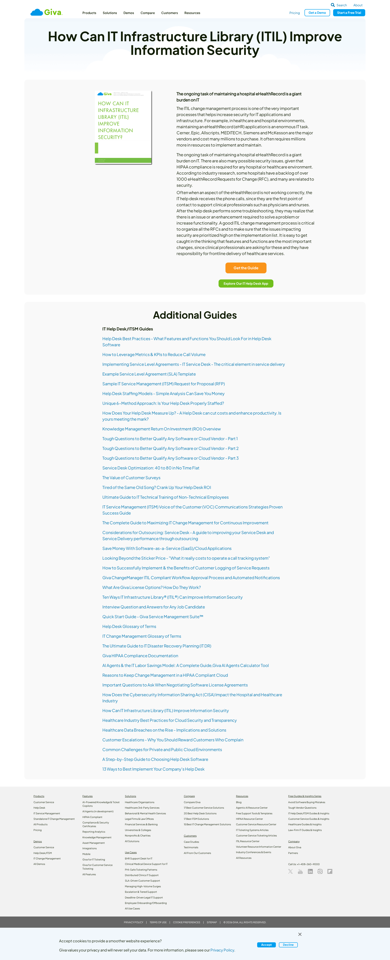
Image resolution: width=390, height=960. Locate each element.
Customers (169, 13)
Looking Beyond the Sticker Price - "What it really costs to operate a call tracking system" (186, 557)
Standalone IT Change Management (54, 818)
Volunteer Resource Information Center (258, 846)
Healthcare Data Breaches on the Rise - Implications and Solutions (164, 729)
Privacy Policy (133, 922)
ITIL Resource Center (247, 841)
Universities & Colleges (138, 830)
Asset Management (93, 842)
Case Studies (191, 841)
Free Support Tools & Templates (254, 813)
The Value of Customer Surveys (131, 477)
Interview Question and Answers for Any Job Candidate (153, 606)
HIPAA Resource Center (249, 818)
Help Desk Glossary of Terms (129, 626)
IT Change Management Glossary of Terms (141, 636)
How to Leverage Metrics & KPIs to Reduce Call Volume (154, 354)
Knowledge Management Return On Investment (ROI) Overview (161, 428)
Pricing (294, 13)
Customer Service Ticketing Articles (256, 835)
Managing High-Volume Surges (143, 886)
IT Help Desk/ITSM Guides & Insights (308, 813)
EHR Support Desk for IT (138, 858)
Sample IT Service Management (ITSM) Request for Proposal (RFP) (163, 383)
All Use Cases (132, 908)
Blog (239, 802)
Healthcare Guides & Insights (305, 824)
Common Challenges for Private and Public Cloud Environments (162, 749)
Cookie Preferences (186, 922)
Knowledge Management (97, 837)
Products (89, 13)
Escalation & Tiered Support (141, 891)
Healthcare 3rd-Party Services (142, 807)
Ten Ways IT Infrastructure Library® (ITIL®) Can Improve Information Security (172, 596)
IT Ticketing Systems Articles (252, 830)
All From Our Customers (197, 853)
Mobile (86, 854)
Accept (266, 945)
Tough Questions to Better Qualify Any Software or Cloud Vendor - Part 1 (170, 438)
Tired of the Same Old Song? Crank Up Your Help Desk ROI (156, 487)
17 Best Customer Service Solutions (204, 807)
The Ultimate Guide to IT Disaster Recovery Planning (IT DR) (156, 645)
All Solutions (132, 841)
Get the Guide (246, 267)
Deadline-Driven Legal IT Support (144, 897)
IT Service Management (47, 813)
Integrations (89, 848)
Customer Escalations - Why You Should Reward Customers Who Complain (172, 739)
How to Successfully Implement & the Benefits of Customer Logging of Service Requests (186, 567)
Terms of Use (158, 922)
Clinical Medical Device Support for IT (146, 864)
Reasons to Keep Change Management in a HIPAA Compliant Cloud (165, 675)
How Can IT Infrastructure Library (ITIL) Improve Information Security (165, 710)
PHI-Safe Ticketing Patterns (141, 869)
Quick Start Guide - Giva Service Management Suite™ (152, 616)
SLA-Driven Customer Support (142, 880)
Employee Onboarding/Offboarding (146, 903)
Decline (288, 945)
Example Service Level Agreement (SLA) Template (149, 373)
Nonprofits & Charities (138, 835)
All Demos (39, 864)
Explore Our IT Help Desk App (246, 283)
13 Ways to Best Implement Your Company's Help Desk (153, 768)
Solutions (110, 13)
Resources (192, 13)
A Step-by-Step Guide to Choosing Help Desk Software (155, 759)
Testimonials (191, 847)
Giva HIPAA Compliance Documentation (140, 655)
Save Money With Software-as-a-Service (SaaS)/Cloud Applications (167, 548)
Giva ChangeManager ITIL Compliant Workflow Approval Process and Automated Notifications (191, 577)
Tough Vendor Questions (302, 807)
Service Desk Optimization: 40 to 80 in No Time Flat (150, 467)
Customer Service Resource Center (256, 824)
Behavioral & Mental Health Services (145, 813)
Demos (129, 13)
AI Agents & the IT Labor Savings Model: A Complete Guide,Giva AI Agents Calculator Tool (185, 665)
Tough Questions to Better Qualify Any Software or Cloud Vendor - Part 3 (170, 457)
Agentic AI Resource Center (252, 807)
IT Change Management (47, 858)
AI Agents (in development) (98, 811)
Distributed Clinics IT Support (142, 875)
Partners (293, 853)
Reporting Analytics (93, 831)
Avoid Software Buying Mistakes (306, 802)
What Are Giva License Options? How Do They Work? (151, 587)
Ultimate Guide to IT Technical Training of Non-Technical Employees (165, 497)
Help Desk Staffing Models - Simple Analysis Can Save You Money (163, 393)
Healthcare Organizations (139, 802)
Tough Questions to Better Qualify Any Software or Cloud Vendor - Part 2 (170, 448)
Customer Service (44, 802)
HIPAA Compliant (92, 817)
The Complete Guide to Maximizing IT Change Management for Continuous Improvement (185, 522)
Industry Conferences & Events (253, 852)
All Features (89, 874)
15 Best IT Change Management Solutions (207, 824)
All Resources (243, 857)
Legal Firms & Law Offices (139, 818)
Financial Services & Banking (141, 824)
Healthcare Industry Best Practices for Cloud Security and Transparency (169, 720)
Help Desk (39, 807)
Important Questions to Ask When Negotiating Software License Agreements (175, 684)
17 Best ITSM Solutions (196, 818)
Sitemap (212, 922)
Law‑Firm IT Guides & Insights (305, 830)
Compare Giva (192, 802)
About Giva (294, 847)
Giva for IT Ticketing (93, 859)
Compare (148, 13)
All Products (41, 824)
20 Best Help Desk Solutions (200, 813)
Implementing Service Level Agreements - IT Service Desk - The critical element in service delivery (193, 364)
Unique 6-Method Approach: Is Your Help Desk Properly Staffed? (163, 403)
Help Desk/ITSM (43, 853)
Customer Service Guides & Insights (308, 818)
